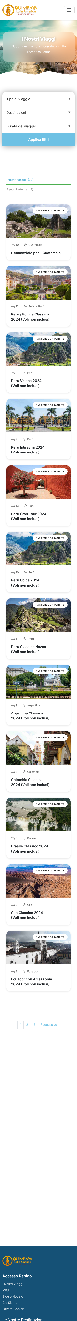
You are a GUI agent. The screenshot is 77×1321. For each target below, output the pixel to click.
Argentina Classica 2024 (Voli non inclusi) (30, 715)
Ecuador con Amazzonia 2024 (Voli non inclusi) (31, 981)
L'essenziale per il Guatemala (36, 253)
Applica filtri (38, 139)
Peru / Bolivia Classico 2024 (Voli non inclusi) (30, 316)
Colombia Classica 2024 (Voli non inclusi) (30, 782)
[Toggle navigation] (69, 10)
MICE (6, 1290)
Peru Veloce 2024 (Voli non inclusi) (26, 383)
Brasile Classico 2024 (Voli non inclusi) (29, 848)
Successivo (48, 1025)
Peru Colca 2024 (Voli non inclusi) (25, 582)
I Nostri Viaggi (12, 1284)
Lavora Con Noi (13, 1309)
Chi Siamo (9, 1303)
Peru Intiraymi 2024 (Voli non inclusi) (28, 449)
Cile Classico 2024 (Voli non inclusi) (27, 915)
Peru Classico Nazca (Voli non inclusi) (28, 649)
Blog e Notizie (12, 1296)
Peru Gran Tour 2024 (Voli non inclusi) (28, 516)
